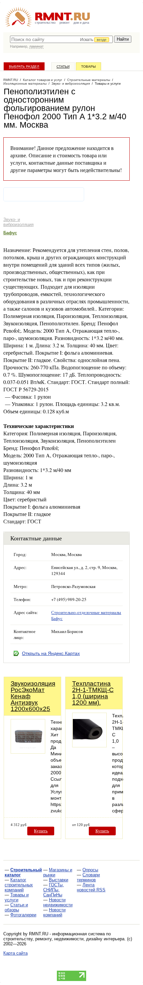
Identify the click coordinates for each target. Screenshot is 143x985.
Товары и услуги (17, 897)
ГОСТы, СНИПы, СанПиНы (53, 889)
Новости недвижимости (57, 902)
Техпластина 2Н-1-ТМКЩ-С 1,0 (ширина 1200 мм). (93, 693)
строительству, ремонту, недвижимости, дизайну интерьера (63, 938)
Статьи (63, 66)
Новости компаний (54, 912)
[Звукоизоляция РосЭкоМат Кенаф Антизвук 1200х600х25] (28, 751)
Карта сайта (15, 953)
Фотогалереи (23, 914)
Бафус (10, 232)
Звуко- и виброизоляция (18, 222)
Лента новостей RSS (91, 887)
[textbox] (61, 39)
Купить (41, 830)
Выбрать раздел (24, 66)
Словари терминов (88, 877)
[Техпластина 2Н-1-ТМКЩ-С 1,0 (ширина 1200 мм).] (89, 745)
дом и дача (81, 22)
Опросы (90, 869)
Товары (88, 66)
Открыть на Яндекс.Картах (51, 653)
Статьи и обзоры (16, 907)
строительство (45, 22)
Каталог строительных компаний (19, 884)
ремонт (65, 22)
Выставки (58, 879)
